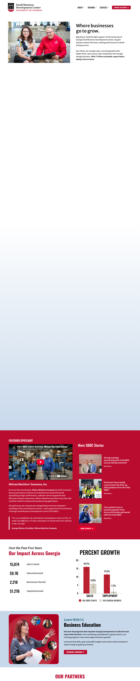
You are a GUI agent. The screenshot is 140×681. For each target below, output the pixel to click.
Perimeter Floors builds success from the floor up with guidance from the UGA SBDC (117, 486)
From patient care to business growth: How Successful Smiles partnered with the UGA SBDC (117, 511)
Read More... (108, 466)
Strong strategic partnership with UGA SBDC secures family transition (117, 460)
